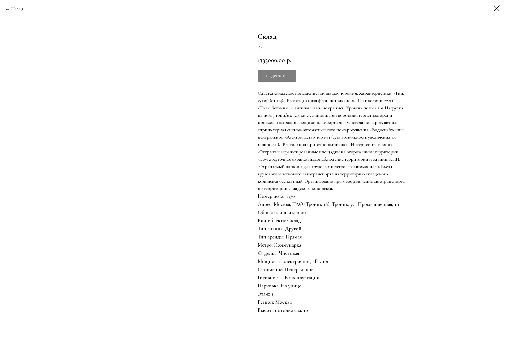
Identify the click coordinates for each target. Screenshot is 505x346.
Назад (17, 9)
